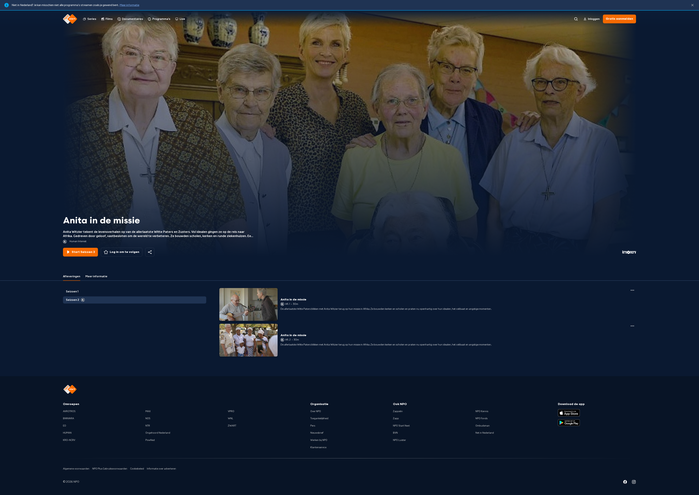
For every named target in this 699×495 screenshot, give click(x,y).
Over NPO (315, 411)
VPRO (231, 411)
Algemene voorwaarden (76, 468)
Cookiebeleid (137, 468)
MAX (148, 411)
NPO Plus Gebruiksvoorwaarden (109, 468)
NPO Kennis (481, 411)
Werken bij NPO (318, 440)
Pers (312, 425)
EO (64, 425)
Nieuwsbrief (316, 433)
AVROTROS (69, 411)
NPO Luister (399, 440)
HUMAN (67, 433)
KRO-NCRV (69, 440)
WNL (230, 418)
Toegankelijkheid (319, 418)
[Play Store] (569, 422)
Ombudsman (482, 425)
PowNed (150, 440)
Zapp (396, 418)
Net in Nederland (484, 433)
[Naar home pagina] (70, 19)
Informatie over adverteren (161, 468)
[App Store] (569, 412)
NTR (147, 425)
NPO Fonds (481, 418)
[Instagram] (634, 482)
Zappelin (398, 411)
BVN (395, 433)
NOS (147, 418)
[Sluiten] (692, 5)
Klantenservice (318, 447)
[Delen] (149, 252)
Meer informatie (129, 5)
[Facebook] (625, 482)
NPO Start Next (401, 425)
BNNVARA (68, 418)
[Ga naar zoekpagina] (576, 19)
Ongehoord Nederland (157, 433)
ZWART (232, 425)
